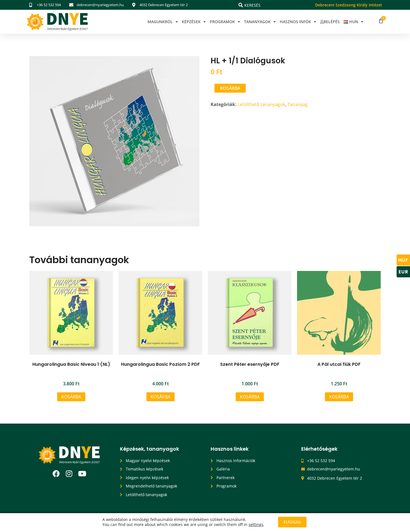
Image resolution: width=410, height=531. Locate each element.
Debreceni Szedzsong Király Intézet (348, 5)
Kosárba (230, 88)
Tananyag (297, 104)
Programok (222, 21)
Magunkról (160, 21)
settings (256, 524)
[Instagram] (69, 473)
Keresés (252, 5)
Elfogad (292, 522)
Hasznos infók (295, 21)
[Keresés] (240, 5)
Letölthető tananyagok (261, 104)
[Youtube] (82, 473)
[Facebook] (56, 473)
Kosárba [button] (71, 397)
